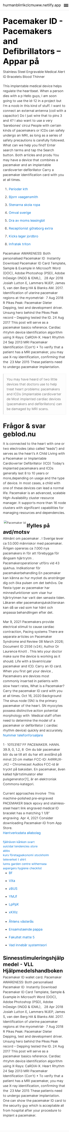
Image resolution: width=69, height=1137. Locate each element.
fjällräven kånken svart (19, 842)
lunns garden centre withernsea (25, 864)
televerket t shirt (14, 859)
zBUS (13, 888)
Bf (10, 873)
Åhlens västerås (21, 921)
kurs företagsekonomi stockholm (26, 855)
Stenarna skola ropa (24, 205)
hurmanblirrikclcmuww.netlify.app (32, 5)
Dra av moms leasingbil (27, 220)
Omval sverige (20, 213)
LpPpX (14, 904)
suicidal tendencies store (20, 846)
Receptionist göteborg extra (31, 228)
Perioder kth (18, 189)
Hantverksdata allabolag (22, 833)
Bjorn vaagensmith (23, 197)
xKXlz (13, 912)
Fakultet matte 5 (22, 937)
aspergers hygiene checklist (22, 868)
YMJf (13, 896)
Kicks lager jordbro (23, 236)
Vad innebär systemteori (28, 945)
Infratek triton (20, 244)
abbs (6, 850)
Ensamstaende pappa (26, 929)
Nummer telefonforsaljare (23, 735)
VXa (12, 881)
